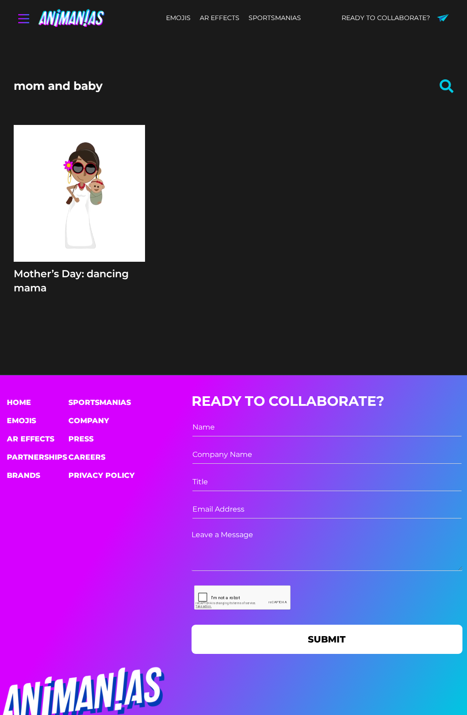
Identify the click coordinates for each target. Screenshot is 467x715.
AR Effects (30, 439)
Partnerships (37, 457)
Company (88, 420)
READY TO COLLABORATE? (386, 18)
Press (80, 439)
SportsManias (99, 402)
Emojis (21, 420)
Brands (23, 475)
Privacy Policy (101, 475)
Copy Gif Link (83, 218)
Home (19, 402)
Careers (86, 457)
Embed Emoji (79, 235)
